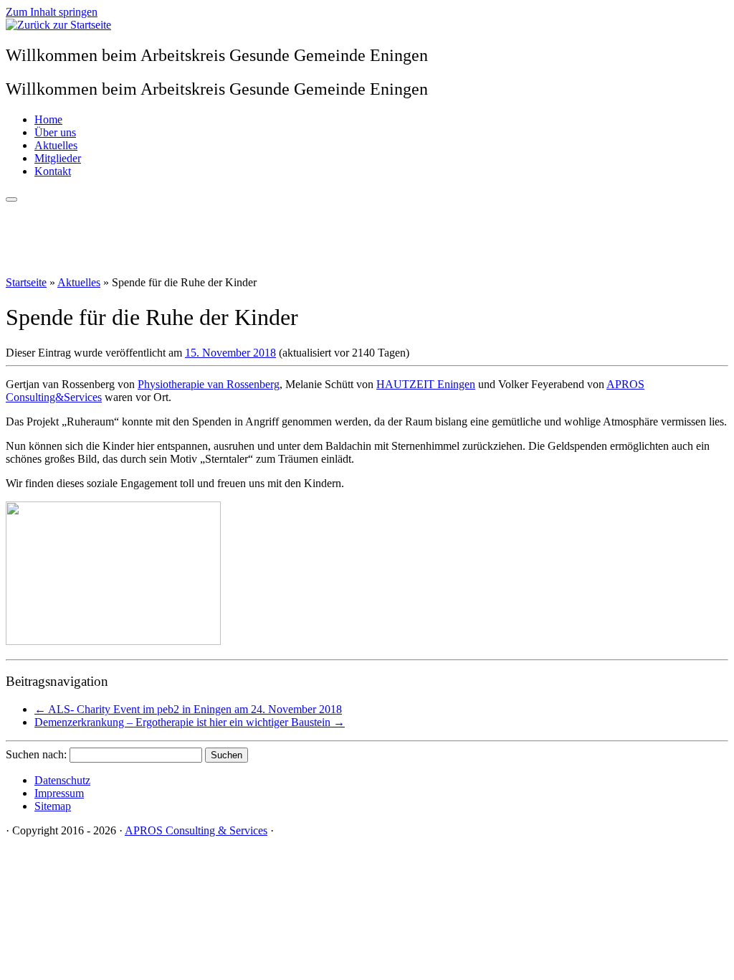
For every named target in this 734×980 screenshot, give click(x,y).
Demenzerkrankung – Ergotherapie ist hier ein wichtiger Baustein (189, 722)
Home (48, 119)
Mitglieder (57, 158)
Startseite (26, 282)
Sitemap (52, 806)
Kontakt (52, 171)
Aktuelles (55, 145)
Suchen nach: (36, 754)
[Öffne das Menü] (11, 199)
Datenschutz (62, 780)
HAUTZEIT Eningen (425, 384)
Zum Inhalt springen (51, 12)
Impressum (59, 793)
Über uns (55, 132)
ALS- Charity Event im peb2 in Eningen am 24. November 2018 (188, 709)
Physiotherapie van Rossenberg (209, 384)
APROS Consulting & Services (196, 830)
